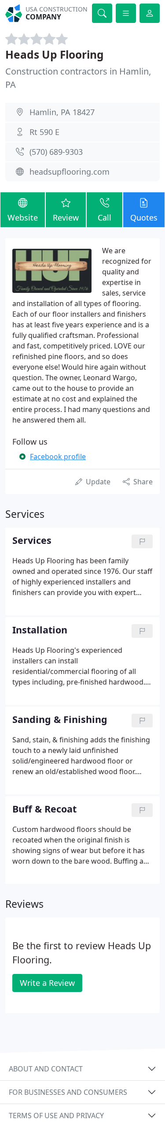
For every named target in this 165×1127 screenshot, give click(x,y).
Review (66, 217)
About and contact (46, 1069)
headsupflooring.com (69, 171)
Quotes (144, 217)
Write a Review (47, 982)
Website (22, 217)
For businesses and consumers (68, 1092)
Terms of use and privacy (56, 1115)
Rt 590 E (44, 132)
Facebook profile (58, 456)
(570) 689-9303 (56, 151)
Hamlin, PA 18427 (62, 112)
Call (104, 217)
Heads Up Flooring (54, 54)
